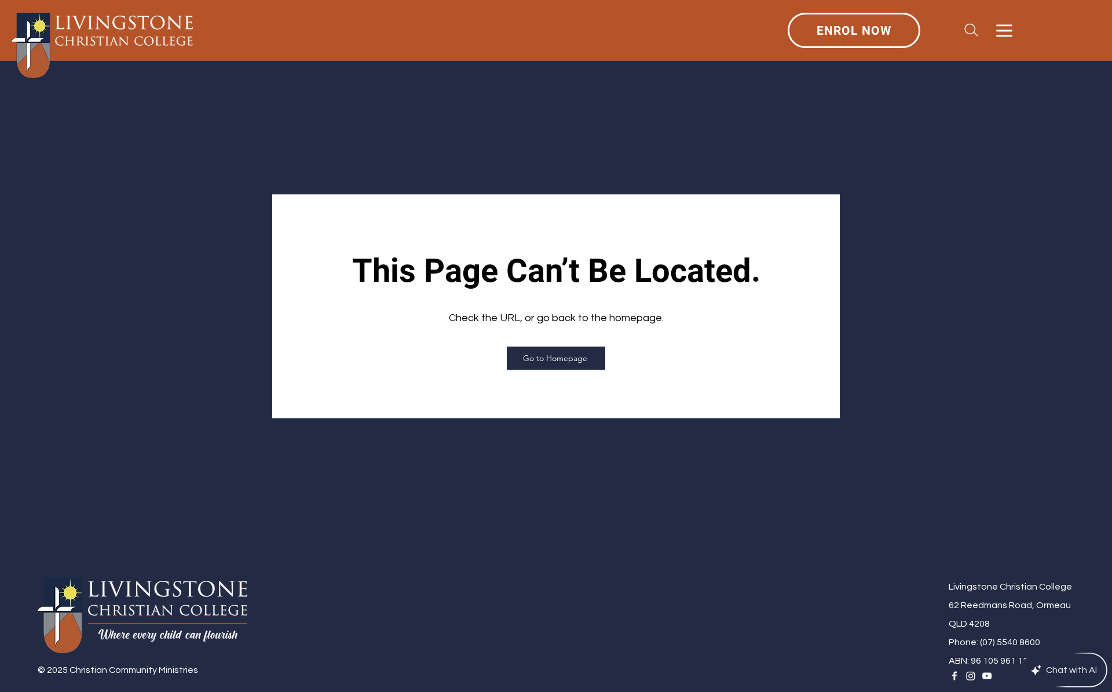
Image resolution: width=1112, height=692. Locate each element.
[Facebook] (954, 676)
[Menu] (1004, 30)
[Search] (971, 30)
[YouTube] (987, 676)
